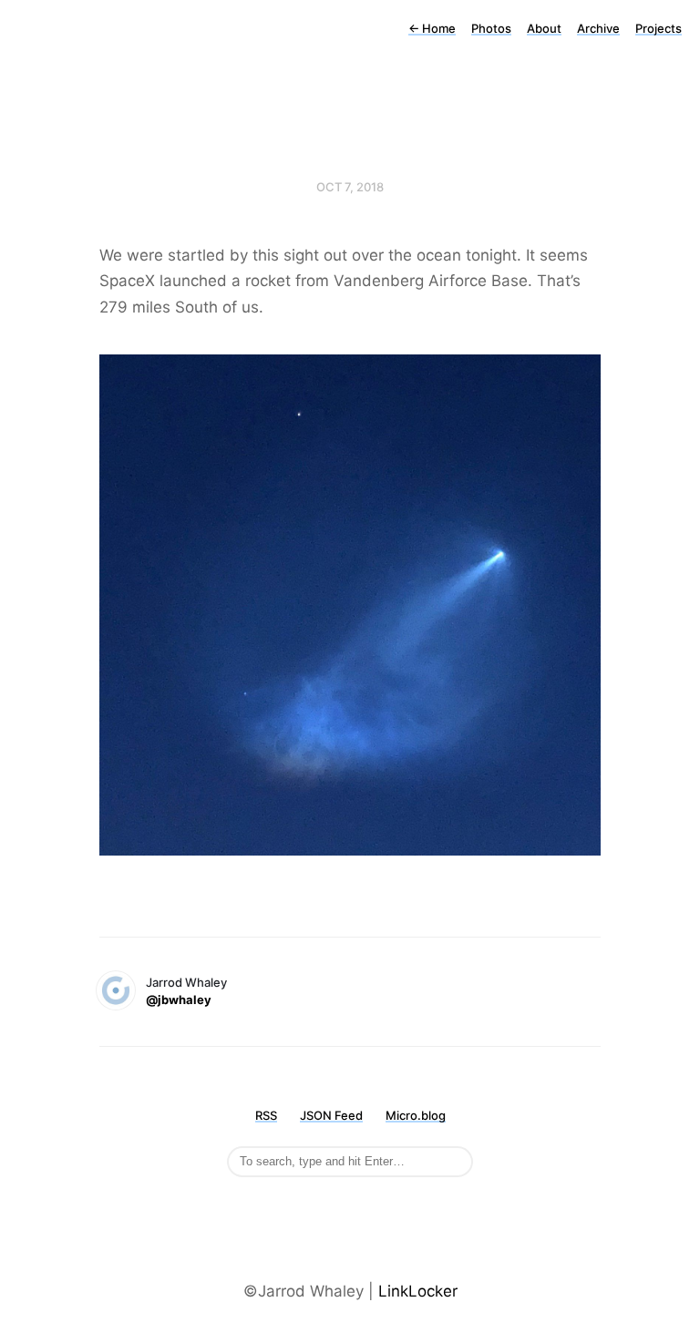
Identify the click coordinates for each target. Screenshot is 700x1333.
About (544, 28)
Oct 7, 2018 (350, 186)
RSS (266, 1115)
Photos (491, 28)
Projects (658, 28)
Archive (598, 28)
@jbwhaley (178, 999)
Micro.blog (416, 1115)
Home (432, 28)
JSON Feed (331, 1115)
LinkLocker (418, 1291)
